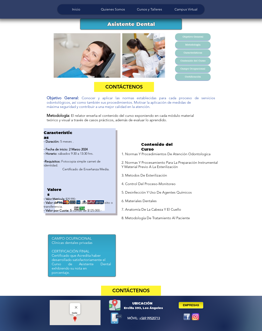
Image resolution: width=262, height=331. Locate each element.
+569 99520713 (149, 318)
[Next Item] (159, 55)
